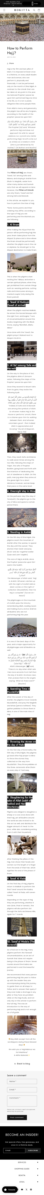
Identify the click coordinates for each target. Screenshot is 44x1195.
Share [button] (11, 63)
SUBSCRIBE (33, 1150)
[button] (4, 10)
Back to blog (23, 1063)
